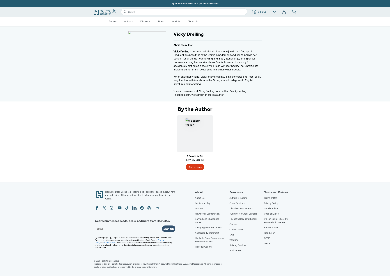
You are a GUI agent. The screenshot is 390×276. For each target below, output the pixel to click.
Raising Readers (237, 245)
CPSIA (267, 237)
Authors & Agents (238, 197)
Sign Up (168, 229)
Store (160, 21)
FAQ (231, 234)
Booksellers (235, 250)
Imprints (175, 21)
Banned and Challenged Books (207, 220)
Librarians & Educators (241, 208)
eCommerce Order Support (243, 213)
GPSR (267, 243)
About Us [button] (193, 21)
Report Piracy (271, 227)
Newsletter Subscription (207, 213)
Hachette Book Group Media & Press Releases (209, 239)
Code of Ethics (271, 213)
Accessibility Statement (207, 232)
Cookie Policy (271, 208)
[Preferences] (274, 12)
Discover (145, 21)
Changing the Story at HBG (208, 227)
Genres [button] (113, 21)
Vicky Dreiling (196, 159)
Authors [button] (128, 21)
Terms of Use (270, 197)
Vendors (233, 239)
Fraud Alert (269, 232)
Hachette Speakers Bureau (243, 218)
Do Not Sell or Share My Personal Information (276, 220)
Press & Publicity (203, 246)
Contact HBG (236, 229)
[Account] (284, 11)
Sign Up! (262, 11)
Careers (233, 224)
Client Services (237, 203)
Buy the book (195, 166)
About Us (199, 197)
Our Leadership (203, 203)
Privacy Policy (271, 203)
